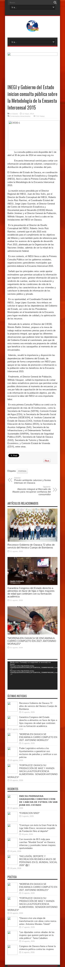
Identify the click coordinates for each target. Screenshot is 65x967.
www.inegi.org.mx (45, 155)
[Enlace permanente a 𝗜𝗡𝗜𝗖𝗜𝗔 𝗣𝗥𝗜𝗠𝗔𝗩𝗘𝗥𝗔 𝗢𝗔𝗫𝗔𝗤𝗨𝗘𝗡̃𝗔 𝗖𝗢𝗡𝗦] (13, 804)
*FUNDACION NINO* (29, 813)
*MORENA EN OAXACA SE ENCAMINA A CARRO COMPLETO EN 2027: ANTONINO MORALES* (32, 641)
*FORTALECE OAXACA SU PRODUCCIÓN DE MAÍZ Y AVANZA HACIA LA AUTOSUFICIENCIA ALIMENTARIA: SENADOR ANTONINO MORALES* (33, 771)
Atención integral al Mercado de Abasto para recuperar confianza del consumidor (31, 491)
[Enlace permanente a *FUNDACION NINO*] (13, 821)
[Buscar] (55, 2)
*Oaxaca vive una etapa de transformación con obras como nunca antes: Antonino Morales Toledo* (37, 921)
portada (22, 471)
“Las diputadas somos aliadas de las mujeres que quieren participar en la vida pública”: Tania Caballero (36, 935)
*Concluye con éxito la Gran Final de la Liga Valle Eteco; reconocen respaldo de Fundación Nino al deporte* (38, 828)
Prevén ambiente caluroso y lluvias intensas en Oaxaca (32, 480)
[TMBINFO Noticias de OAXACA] (32, 29)
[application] (33, 675)
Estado (15, 114)
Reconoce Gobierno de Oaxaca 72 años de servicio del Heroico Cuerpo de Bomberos (31, 546)
